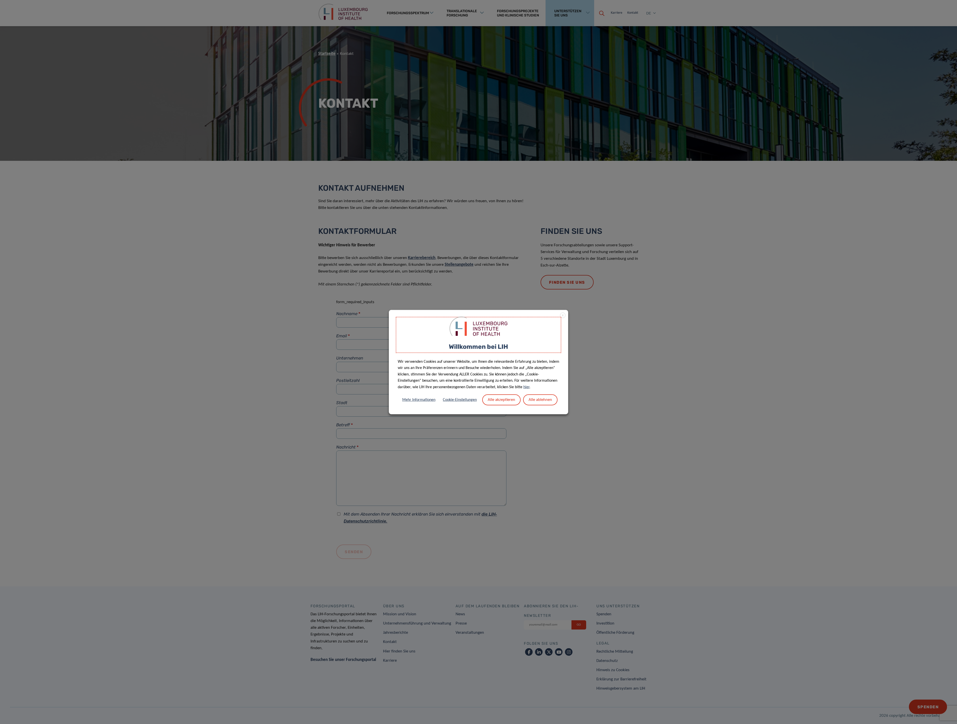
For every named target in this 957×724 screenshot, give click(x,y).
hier (526, 387)
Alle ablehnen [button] (540, 399)
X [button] (562, 315)
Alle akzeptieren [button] (501, 399)
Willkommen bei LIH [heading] (478, 346)
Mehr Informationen (418, 400)
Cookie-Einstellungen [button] (460, 400)
